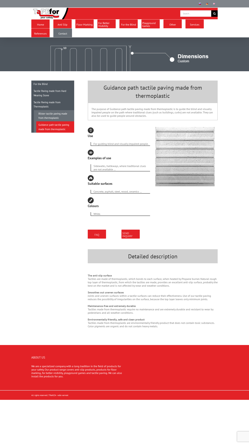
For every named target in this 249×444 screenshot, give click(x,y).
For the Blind (41, 84)
